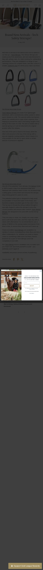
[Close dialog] (41, 271)
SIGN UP (32, 286)
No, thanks (32, 293)
